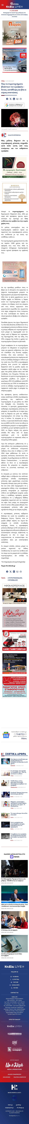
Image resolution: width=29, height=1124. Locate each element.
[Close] (27, 547)
